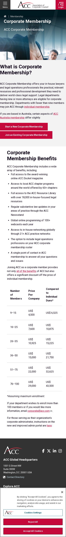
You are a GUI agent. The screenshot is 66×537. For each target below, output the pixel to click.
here (49, 425)
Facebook (43, 450)
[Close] (62, 492)
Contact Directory (15, 477)
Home (5, 16)
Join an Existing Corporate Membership (26, 135)
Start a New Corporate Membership (24, 126)
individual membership (37, 106)
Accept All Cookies (33, 531)
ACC (13, 450)
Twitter (48, 450)
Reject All (33, 522)
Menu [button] (5, 7)
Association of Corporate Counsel (33, 5)
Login (60, 7)
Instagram (60, 450)
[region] (33, 512)
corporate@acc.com (39, 410)
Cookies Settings (32, 512)
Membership (16, 16)
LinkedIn (54, 450)
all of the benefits (26, 271)
